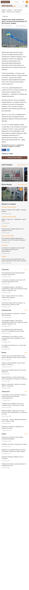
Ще (26, 269)
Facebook (4, 146)
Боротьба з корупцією (14, 12)
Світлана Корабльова (21, 26)
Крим (3, 12)
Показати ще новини (15, 157)
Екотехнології (18, 10)
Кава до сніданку (7, 10)
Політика (5, 16)
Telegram (11, 146)
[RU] (12, 2)
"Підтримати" (5, 2)
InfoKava (9, 6)
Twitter (18, 146)
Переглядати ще (22, 164)
